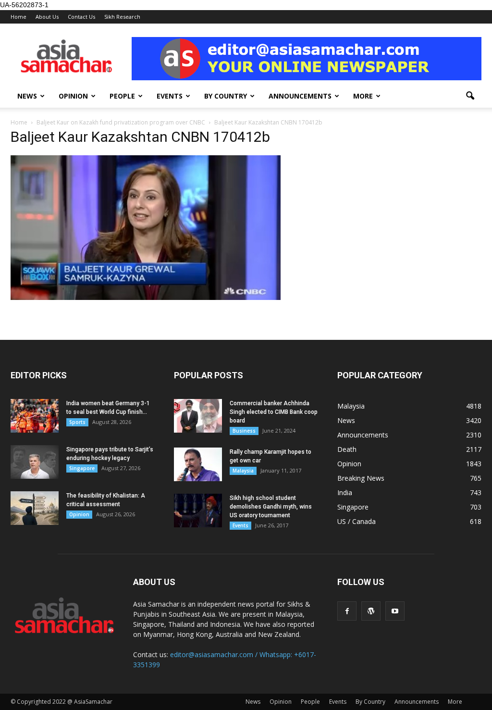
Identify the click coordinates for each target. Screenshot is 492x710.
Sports (77, 422)
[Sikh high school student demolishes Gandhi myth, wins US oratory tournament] (198, 510)
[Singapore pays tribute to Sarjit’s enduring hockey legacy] (35, 462)
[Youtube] (395, 611)
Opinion (73, 95)
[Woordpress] (371, 611)
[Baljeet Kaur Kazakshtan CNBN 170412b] (146, 297)
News (27, 95)
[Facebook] (347, 611)
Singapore (82, 468)
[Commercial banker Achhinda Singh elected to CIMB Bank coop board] (198, 416)
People (122, 95)
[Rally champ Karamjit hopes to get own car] (198, 464)
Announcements (300, 95)
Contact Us (81, 16)
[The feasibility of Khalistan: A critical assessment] (35, 508)
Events (170, 95)
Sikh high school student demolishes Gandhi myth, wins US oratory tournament (271, 507)
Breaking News (360, 478)
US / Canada (356, 521)
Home (18, 16)
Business (244, 430)
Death (347, 449)
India (344, 492)
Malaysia (243, 470)
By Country (225, 95)
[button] (469, 96)
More (363, 95)
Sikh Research (122, 16)
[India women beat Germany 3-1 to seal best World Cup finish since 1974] (35, 416)
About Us (47, 16)
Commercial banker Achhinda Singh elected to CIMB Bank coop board (274, 412)
